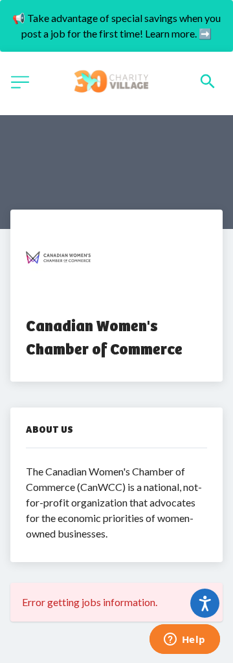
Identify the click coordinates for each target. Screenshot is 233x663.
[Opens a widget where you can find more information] (184, 640)
